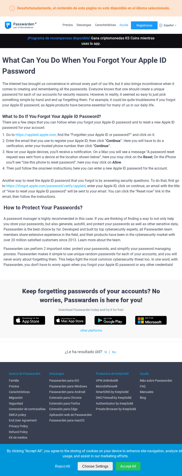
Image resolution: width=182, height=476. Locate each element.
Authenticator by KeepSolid (114, 403)
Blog (143, 397)
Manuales (146, 392)
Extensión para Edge (63, 409)
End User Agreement (23, 420)
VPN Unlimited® (107, 380)
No (114, 352)
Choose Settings (95, 466)
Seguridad (16, 403)
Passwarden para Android (67, 392)
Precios (68, 25)
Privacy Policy (18, 426)
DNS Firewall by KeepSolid (113, 397)
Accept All (128, 466)
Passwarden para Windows (68, 386)
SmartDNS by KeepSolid (112, 392)
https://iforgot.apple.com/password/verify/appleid (46, 186)
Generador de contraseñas (27, 409)
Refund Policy (18, 432)
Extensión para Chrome (65, 397)
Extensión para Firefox (64, 403)
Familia (14, 380)
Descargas (84, 25)
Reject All (62, 466)
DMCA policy (17, 415)
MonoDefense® (106, 386)
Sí (106, 352)
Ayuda (123, 25)
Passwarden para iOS (64, 380)
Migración (16, 397)
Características (105, 25)
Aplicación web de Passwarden (70, 415)
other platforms (91, 330)
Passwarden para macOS (66, 420)
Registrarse (144, 25)
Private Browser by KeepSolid (116, 409)
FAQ (143, 386)
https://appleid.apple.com (36, 135)
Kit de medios (18, 437)
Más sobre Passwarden (156, 380)
